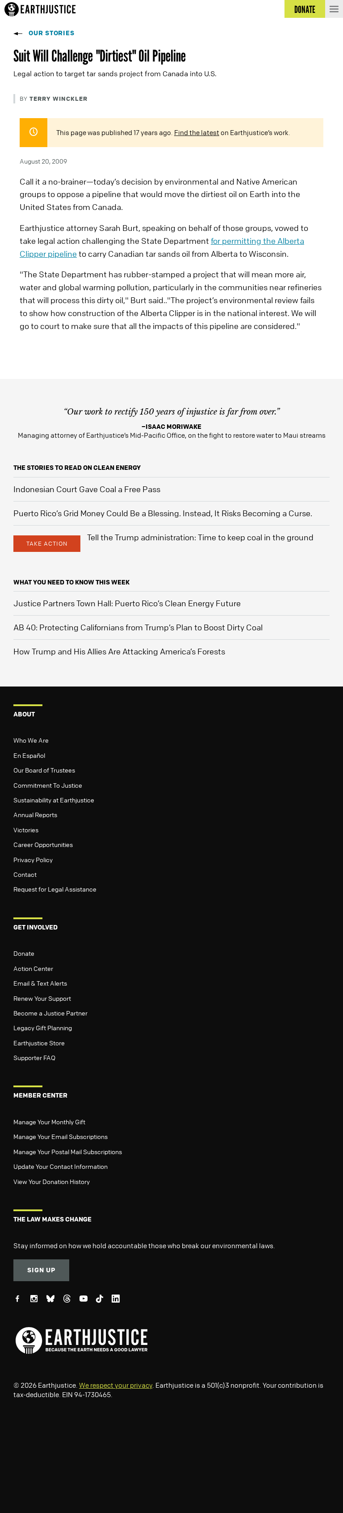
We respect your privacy (115, 1385)
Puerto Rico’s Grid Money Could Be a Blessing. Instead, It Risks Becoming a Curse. (162, 513)
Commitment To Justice (47, 785)
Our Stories (52, 33)
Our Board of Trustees (44, 770)
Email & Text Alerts (40, 983)
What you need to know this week (71, 582)
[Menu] (334, 9)
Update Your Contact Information (60, 1166)
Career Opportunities (43, 844)
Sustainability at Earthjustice (53, 800)
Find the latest (196, 132)
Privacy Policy (33, 859)
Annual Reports (35, 814)
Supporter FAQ (34, 1057)
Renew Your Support (42, 998)
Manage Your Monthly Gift (49, 1122)
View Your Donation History (51, 1181)
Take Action (46, 543)
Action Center (33, 968)
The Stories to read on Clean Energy (77, 467)
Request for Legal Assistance (54, 889)
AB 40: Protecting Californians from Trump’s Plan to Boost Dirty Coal (138, 627)
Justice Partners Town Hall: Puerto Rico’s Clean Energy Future (127, 603)
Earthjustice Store (39, 1043)
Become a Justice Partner (50, 1013)
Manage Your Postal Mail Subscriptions (67, 1151)
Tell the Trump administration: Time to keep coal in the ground (200, 537)
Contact (25, 874)
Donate (23, 953)
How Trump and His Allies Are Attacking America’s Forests (119, 651)
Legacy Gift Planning (42, 1028)
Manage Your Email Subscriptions (60, 1136)
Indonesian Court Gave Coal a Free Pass (86, 489)
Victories (25, 830)
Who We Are (31, 740)
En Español (29, 755)
